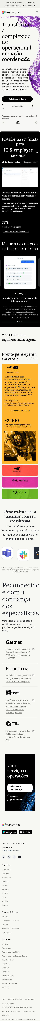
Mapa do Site (6, 1015)
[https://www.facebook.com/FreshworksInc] (14, 857)
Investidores (6, 877)
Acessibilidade (15, 1011)
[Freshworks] (20, 824)
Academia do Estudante (10, 928)
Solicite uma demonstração (16, 788)
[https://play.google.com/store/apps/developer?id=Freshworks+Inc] (9, 832)
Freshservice (6, 948)
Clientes (5, 885)
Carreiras (5, 881)
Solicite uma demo (17, 99)
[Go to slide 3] (21, 321)
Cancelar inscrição (29, 1011)
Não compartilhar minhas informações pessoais (17, 1007)
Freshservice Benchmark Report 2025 (16, 232)
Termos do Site (29, 999)
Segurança (5, 1011)
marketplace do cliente (19, 538)
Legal (3, 999)
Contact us (6, 847)
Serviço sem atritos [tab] (12, 162)
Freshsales (5, 972)
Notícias (5, 901)
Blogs (4, 897)
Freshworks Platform (9, 983)
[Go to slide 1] (17, 321)
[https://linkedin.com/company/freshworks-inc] (3, 857)
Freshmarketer (7, 979)
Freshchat (5, 968)
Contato (5, 905)
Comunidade (6, 932)
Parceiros (5, 889)
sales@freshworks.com (10, 850)
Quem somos (6, 870)
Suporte (5, 917)
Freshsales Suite (8, 976)
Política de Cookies (8, 1003)
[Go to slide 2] (19, 321)
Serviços (5, 925)
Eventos (5, 893)
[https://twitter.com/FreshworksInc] (9, 857)
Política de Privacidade (15, 999)
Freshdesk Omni (8, 960)
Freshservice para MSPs (10, 952)
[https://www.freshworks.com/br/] (11, 12)
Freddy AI (5, 987)
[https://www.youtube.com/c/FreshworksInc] (19, 857)
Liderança (5, 874)
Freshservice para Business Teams (14, 956)
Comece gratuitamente (16, 798)
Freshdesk (5, 964)
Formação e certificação (10, 921)
